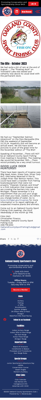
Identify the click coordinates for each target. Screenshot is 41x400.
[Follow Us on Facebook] (4, 319)
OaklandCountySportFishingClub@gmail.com (20, 228)
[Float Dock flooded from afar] (20, 92)
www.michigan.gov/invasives (14, 200)
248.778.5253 (6, 225)
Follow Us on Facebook (22, 319)
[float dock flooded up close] (20, 117)
